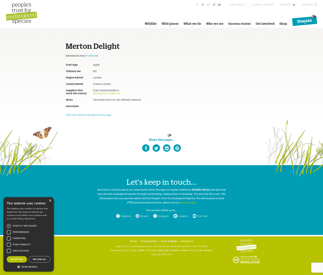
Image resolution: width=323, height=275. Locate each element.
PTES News (237, 4)
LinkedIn (183, 215)
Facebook (126, 215)
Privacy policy (149, 241)
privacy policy (187, 202)
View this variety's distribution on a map (88, 114)
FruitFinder (91, 55)
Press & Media (169, 241)
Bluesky (144, 215)
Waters (184, 250)
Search (307, 4)
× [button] (50, 200)
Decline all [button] (39, 259)
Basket (285, 4)
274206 (141, 250)
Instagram (163, 215)
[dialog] (28, 234)
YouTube (202, 215)
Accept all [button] (17, 259)
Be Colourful (206, 250)
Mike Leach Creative (168, 250)
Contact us (187, 241)
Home (133, 241)
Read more (30, 218)
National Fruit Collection (107, 93)
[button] (28, 266)
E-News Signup (263, 4)
